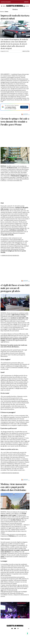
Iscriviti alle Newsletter (6, 2)
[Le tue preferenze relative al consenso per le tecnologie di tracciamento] (27, 633)
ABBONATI (26, 2)
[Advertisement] (11, 63)
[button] (15, 610)
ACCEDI (27, 6)
